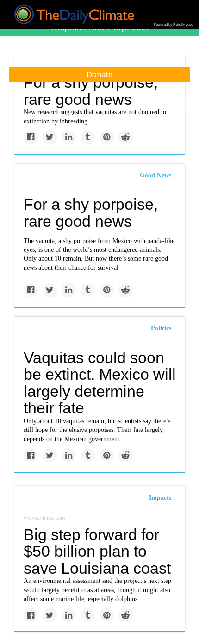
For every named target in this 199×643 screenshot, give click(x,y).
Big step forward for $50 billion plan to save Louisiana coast (97, 551)
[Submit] (186, 105)
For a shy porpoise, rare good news (91, 212)
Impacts (160, 497)
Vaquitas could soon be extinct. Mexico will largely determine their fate (100, 383)
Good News (155, 175)
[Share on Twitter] (50, 137)
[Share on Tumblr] (88, 137)
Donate (99, 74)
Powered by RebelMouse (173, 25)
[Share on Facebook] (31, 137)
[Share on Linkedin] (69, 137)
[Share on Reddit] (125, 137)
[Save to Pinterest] (107, 137)
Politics (161, 328)
